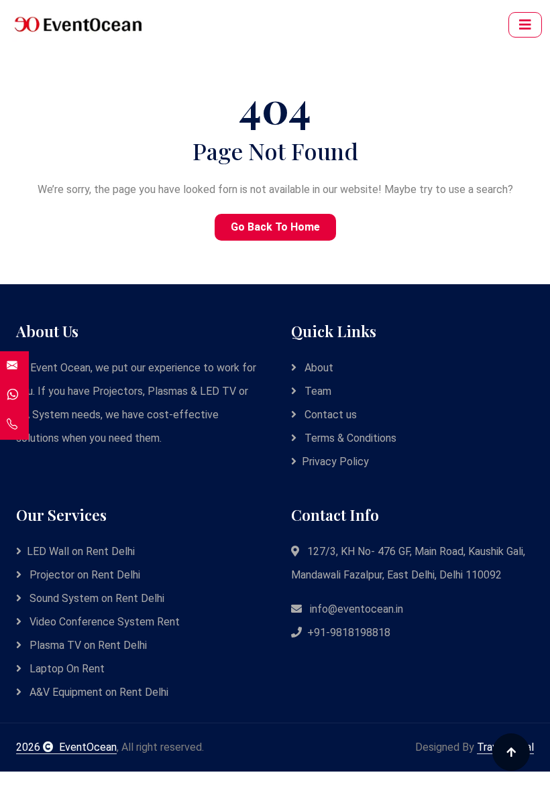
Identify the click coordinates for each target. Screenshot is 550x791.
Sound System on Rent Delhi (95, 598)
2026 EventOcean (66, 747)
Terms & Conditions (349, 438)
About (317, 367)
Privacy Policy (335, 461)
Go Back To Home (275, 227)
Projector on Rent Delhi (83, 574)
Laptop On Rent (66, 668)
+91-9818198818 (348, 632)
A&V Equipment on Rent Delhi (97, 692)
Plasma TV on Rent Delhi (87, 645)
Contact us (329, 414)
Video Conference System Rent (103, 621)
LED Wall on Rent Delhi (81, 551)
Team (316, 391)
